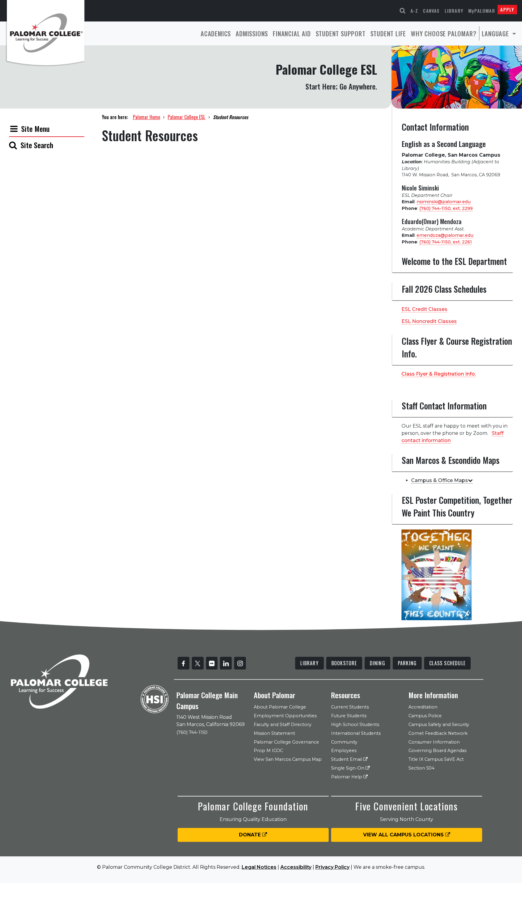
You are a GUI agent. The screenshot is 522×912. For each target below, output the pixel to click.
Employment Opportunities (285, 715)
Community (344, 742)
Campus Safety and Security (438, 724)
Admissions (252, 33)
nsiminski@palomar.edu (444, 201)
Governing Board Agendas (437, 750)
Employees (343, 750)
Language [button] (496, 33)
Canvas (431, 10)
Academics (216, 33)
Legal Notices (259, 867)
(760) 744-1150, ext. (446, 208)
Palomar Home (146, 117)
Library (454, 10)
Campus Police (425, 715)
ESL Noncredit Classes (429, 321)
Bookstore (344, 663)
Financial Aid (292, 33)
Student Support (341, 33)
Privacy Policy (332, 867)
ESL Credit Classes (424, 309)
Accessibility (295, 867)
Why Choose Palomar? (443, 33)
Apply (507, 9)
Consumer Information (434, 742)
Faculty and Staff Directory (282, 724)
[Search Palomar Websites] (402, 11)
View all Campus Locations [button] (404, 835)
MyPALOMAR (481, 10)
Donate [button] (250, 835)
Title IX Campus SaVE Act (436, 759)
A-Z (414, 10)
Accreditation (422, 707)
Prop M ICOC (268, 750)
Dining (377, 663)
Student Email (347, 759)
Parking (407, 663)
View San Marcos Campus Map (288, 759)
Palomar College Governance (286, 742)
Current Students (350, 707)
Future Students (348, 715)
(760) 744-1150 (192, 732)
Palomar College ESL (186, 117)
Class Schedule (447, 663)
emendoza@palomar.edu (445, 235)
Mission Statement (274, 733)
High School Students (355, 724)
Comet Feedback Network (438, 733)
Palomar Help (347, 777)
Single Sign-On (348, 768)
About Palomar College (280, 707)
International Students (356, 733)
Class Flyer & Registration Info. (438, 374)
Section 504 (421, 768)
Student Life (388, 33)
